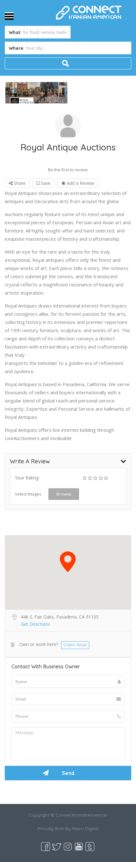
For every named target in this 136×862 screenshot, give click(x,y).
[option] (36, 92)
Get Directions (35, 624)
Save (45, 183)
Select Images (28, 494)
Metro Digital (85, 828)
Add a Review (79, 183)
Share (19, 183)
